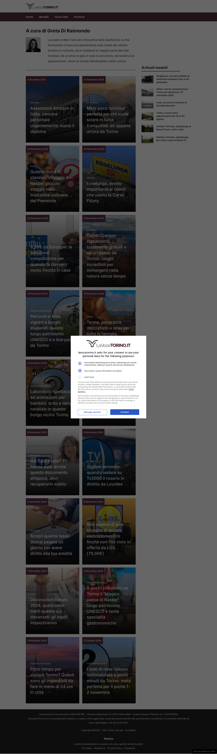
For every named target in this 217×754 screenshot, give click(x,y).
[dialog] (108, 377)
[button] (108, 377)
